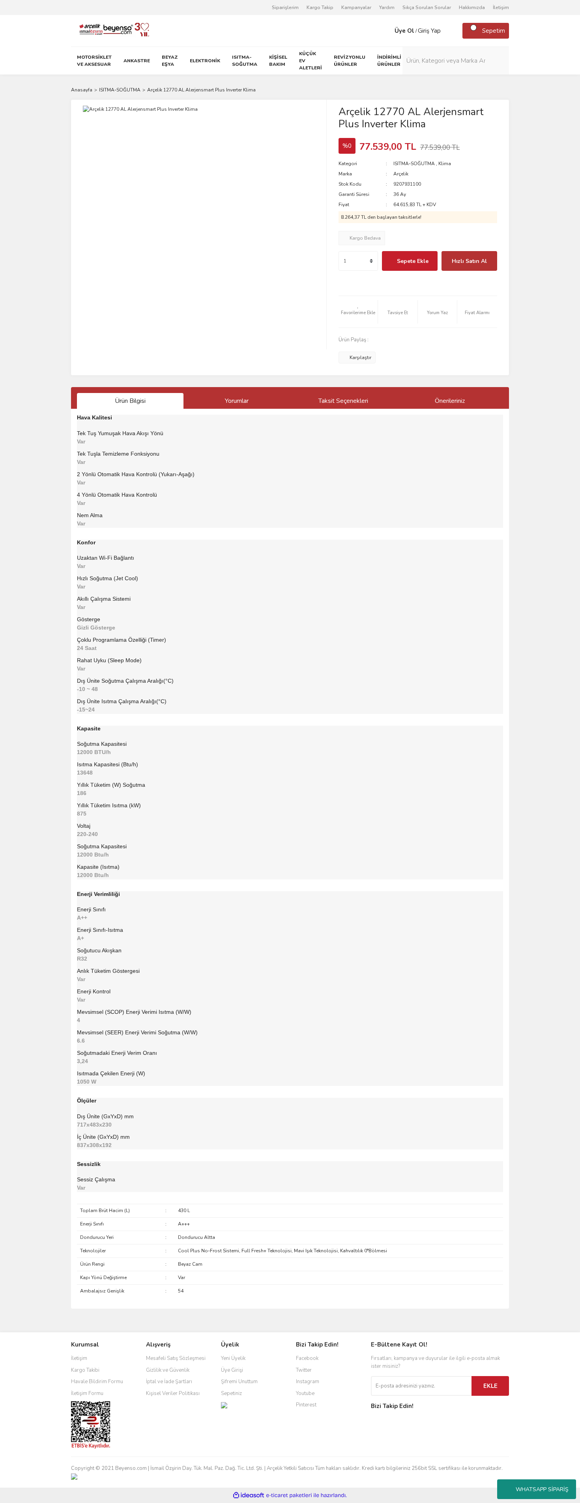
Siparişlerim (285, 7)
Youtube (305, 1393)
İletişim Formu (87, 1393)
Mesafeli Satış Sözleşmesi (176, 1358)
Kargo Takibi (85, 1370)
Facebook (307, 1358)
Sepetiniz (231, 1393)
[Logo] (111, 30)
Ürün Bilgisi (130, 401)
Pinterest (306, 1404)
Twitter (304, 1370)
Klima (444, 163)
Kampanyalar (356, 7)
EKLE (490, 1386)
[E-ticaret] (289, 1495)
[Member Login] (387, 31)
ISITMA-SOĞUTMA (414, 163)
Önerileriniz (450, 401)
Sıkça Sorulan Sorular (426, 7)
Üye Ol (404, 31)
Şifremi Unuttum (239, 1381)
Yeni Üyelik (233, 1358)
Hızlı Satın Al (469, 261)
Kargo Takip (320, 7)
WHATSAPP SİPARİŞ (542, 1489)
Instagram (307, 1381)
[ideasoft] (248, 1495)
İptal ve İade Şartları (169, 1381)
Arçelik (400, 174)
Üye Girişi (232, 1370)
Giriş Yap (429, 31)
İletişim (501, 7)
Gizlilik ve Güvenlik (167, 1370)
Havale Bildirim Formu (97, 1381)
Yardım (387, 7)
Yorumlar (237, 401)
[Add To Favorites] (358, 312)
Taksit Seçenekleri (343, 401)
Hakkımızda (472, 7)
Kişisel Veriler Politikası (173, 1393)
